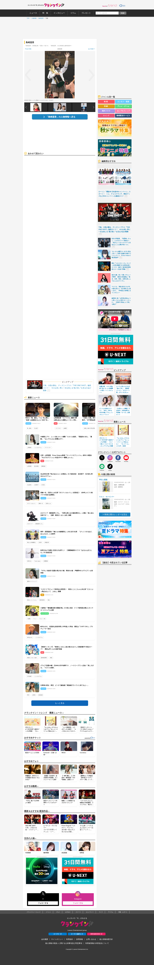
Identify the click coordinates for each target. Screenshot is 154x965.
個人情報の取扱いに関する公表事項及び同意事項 (63, 943)
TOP (27, 18)
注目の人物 (30, 838)
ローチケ (56, 934)
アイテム (110, 912)
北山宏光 (29, 484)
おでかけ (67, 912)
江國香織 (45, 561)
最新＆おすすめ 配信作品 (36, 811)
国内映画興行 (44, 657)
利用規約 (69, 939)
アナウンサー (48, 447)
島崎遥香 (40, 18)
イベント (48, 912)
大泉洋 (40, 542)
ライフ (101, 912)
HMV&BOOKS (95, 934)
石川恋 (43, 484)
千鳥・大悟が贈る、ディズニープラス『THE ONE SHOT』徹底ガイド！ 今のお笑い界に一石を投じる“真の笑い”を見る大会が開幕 (67, 388)
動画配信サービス (123, 115)
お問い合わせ (91, 939)
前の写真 (28, 49)
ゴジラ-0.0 (58, 428)
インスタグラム (38, 447)
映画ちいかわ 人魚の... (32, 657)
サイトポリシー (57, 939)
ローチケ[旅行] (76, 934)
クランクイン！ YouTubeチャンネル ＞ (120, 330)
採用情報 (79, 939)
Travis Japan (37, 561)
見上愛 (36, 428)
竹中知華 (29, 676)
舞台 (49, 600)
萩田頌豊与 (42, 600)
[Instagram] (110, 457)
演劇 (106, 106)
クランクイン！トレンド (34, 912)
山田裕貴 (29, 466)
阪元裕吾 (36, 466)
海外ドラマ (106, 111)
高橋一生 (41, 503)
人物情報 (33, 18)
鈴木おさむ (29, 637)
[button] (93, 107)
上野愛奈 (29, 447)
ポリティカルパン (31, 503)
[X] (102, 457)
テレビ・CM (42, 618)
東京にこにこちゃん (32, 600)
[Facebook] (118, 457)
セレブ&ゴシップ (123, 111)
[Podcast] (102, 466)
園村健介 (43, 466)
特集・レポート (122, 912)
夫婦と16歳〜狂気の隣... (90, 428)
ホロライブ (29, 523)
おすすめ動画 (31, 786)
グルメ (58, 912)
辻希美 (33, 695)
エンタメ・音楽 (123, 101)
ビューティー (90, 912)
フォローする (43, 903)
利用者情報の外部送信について (97, 943)
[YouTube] (126, 457)
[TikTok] (110, 466)
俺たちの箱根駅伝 (31, 542)
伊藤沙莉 (47, 542)
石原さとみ (48, 503)
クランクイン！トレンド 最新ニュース (43, 712)
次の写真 (90, 49)
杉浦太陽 (40, 695)
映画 (51, 657)
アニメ (34, 618)
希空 (28, 695)
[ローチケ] (122, 5)
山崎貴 (65, 428)
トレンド (106, 115)
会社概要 (44, 939)
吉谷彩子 (36, 484)
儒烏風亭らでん (39, 523)
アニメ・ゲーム (123, 106)
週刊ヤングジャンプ (32, 581)
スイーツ (78, 912)
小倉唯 (28, 618)
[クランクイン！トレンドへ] (109, 5)
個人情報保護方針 (106, 939)
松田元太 (29, 561)
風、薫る (29, 428)
